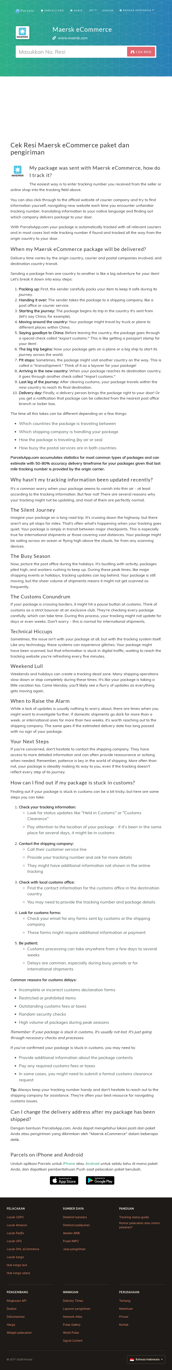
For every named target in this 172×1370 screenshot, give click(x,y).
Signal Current (72, 1340)
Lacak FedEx (15, 1233)
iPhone (69, 1163)
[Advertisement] (86, 105)
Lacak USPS (15, 1217)
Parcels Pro (54, 10)
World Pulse (71, 1332)
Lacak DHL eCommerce (23, 1249)
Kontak (108, 10)
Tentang (124, 1300)
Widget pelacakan (19, 1332)
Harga (11, 1324)
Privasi (123, 1316)
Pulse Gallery (72, 1324)
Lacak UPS (14, 1241)
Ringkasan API (16, 1300)
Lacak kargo (15, 1257)
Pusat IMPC (71, 1241)
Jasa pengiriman (74, 1249)
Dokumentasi (16, 1316)
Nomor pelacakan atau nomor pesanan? (139, 1225)
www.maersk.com (73, 38)
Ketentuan (126, 1308)
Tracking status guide (134, 1217)
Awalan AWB (71, 1233)
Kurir (78, 10)
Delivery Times (73, 1300)
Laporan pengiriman (76, 1308)
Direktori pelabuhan (76, 1225)
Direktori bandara (75, 1217)
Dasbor (12, 1308)
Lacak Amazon (17, 1225)
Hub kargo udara (18, 1273)
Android (92, 1163)
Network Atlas (72, 1316)
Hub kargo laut (17, 1265)
